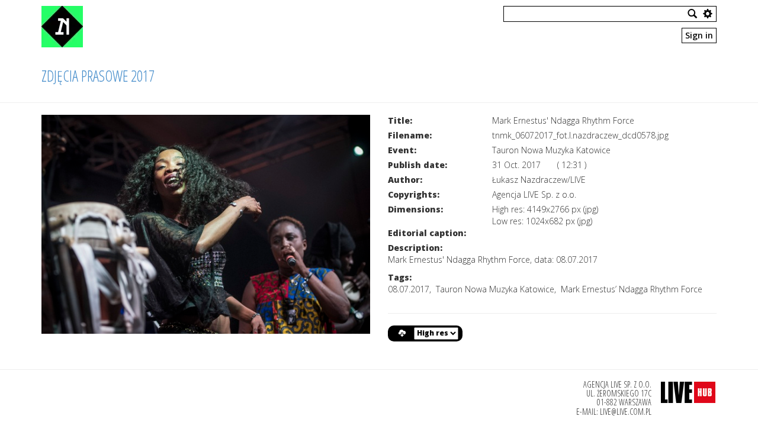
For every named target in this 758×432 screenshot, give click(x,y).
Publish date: (417, 164)
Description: (415, 247)
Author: (405, 179)
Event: (402, 150)
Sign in (699, 35)
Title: (400, 120)
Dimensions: (415, 209)
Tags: (400, 277)
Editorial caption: (427, 232)
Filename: (410, 135)
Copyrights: (413, 194)
